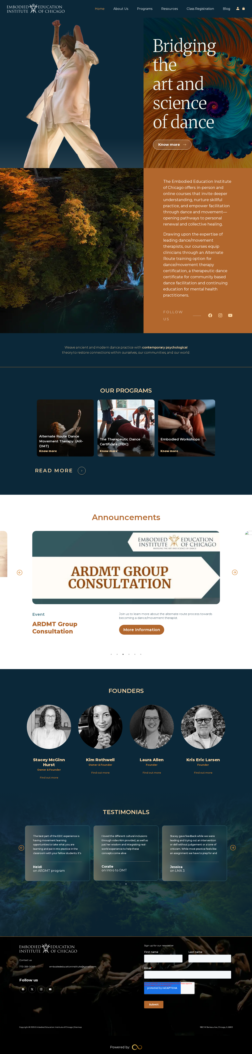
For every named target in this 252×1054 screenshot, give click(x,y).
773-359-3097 (27, 966)
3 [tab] (123, 654)
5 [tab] (135, 654)
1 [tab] (111, 654)
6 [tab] (141, 654)
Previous (18, 571)
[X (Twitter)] (32, 989)
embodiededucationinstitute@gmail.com (72, 966)
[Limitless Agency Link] (126, 1047)
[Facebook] (23, 989)
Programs (144, 9)
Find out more (49, 777)
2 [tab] (117, 654)
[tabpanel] (126, 583)
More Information (141, 629)
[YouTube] (50, 989)
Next (233, 571)
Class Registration (200, 9)
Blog (226, 9)
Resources (169, 9)
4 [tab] (129, 654)
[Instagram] (41, 989)
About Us (120, 9)
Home (100, 9)
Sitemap (78, 1027)
